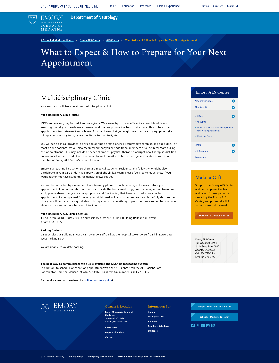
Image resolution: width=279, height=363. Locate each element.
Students (153, 330)
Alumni (151, 312)
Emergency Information (100, 356)
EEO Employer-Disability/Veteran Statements (141, 356)
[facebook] (193, 326)
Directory (218, 6)
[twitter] (198, 326)
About (113, 6)
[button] (214, 92)
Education (128, 6)
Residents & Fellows (158, 326)
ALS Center (112, 40)
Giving (205, 6)
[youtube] (213, 326)
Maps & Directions (114, 332)
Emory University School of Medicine (69, 5)
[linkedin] (203, 326)
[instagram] (208, 326)
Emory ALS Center (90, 40)
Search (230, 6)
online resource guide (98, 280)
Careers (109, 337)
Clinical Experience (168, 6)
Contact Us (111, 327)
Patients (152, 321)
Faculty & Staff (155, 316)
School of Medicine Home (58, 40)
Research (145, 6)
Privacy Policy (75, 356)
